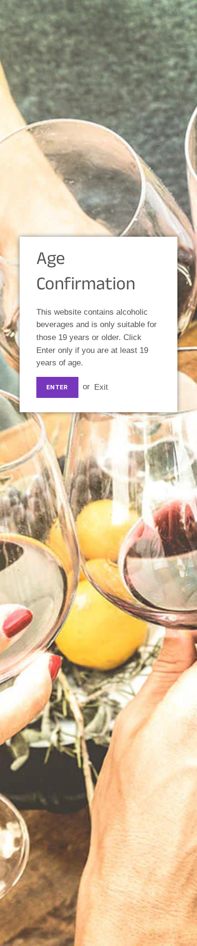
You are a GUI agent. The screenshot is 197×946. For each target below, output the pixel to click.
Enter (57, 387)
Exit (101, 386)
